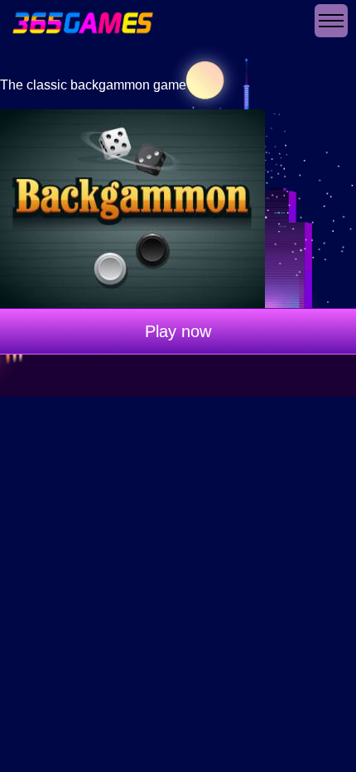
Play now (178, 331)
